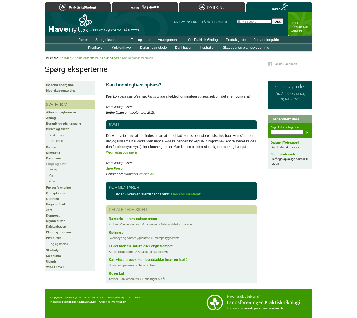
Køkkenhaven (56, 226)
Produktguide (236, 40)
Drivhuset (53, 152)
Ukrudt (51, 261)
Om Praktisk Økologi (203, 40)
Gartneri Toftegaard (285, 142)
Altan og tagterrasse (61, 112)
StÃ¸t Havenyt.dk (300, 24)
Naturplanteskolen (284, 154)
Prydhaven (54, 237)
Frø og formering (58, 187)
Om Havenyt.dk (185, 21)
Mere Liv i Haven (145, 7)
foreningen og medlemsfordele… (265, 308)
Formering (56, 140)
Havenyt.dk (279, 7)
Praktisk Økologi (78, 7)
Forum (83, 40)
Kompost (53, 215)
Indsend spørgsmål (60, 85)
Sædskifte (53, 256)
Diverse (51, 147)
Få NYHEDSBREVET (216, 21)
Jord (49, 210)
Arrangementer (169, 40)
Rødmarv (116, 232)
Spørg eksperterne (109, 40)
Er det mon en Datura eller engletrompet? (141, 246)
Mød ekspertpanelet (60, 90)
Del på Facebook (285, 63)
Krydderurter (55, 221)
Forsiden (65, 57)
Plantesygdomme (59, 232)
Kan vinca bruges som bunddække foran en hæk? (148, 260)
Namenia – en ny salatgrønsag (133, 219)
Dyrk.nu (212, 7)
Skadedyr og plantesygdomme (246, 48)
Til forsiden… (69, 26)
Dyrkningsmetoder (154, 48)
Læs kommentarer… (187, 194)
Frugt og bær (56, 164)
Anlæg (51, 118)
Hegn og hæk (56, 204)
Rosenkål (116, 273)
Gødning (52, 198)
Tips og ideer (141, 40)
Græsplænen (55, 193)
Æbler (53, 181)
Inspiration (208, 48)
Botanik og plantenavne (63, 123)
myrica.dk (146, 174)
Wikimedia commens (122, 152)
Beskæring (56, 135)
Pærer (53, 170)
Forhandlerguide (266, 40)
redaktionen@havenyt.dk (79, 301)
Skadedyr (53, 250)
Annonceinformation (112, 301)
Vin (51, 175)
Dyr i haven (54, 158)
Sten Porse (114, 169)
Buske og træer (57, 129)
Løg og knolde (58, 244)
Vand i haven (55, 267)
